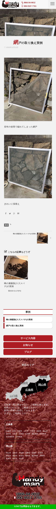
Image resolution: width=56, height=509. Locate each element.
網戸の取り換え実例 (14, 326)
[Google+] (14, 213)
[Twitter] (10, 213)
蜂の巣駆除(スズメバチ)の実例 (19, 319)
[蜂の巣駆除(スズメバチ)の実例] (16, 267)
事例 (6, 225)
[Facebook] (5, 213)
